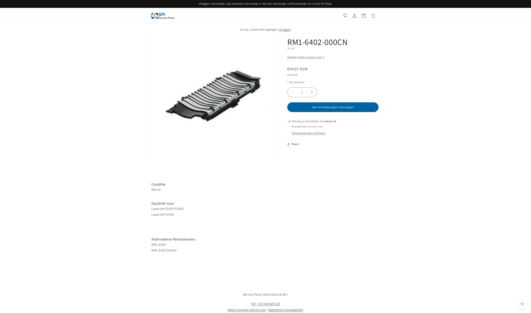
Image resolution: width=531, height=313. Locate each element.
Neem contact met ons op (247, 310)
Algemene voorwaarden (285, 310)
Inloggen (284, 29)
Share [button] (295, 144)
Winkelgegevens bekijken (308, 133)
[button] (345, 15)
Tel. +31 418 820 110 (265, 304)
